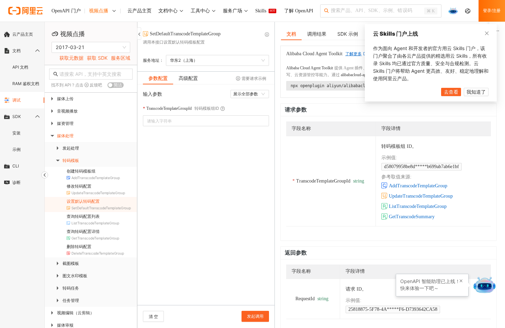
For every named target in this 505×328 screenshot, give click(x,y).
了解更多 (353, 53)
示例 (16, 149)
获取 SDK (97, 58)
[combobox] (201, 121)
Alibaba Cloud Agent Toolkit (309, 68)
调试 (16, 100)
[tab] (158, 78)
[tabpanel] (205, 198)
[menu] (22, 108)
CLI (15, 165)
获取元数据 (71, 58)
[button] (461, 281)
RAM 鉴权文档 (25, 83)
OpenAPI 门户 (66, 10)
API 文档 (20, 67)
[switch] (116, 85)
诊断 (16, 182)
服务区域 (120, 58)
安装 (16, 133)
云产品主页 (22, 34)
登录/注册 (492, 10)
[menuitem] (22, 34)
